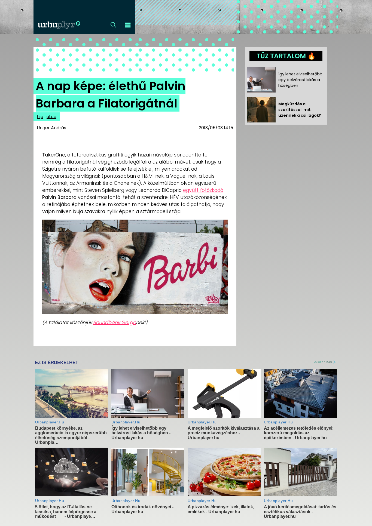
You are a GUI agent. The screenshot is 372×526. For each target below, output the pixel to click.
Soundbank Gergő (114, 322)
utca (51, 116)
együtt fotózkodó (203, 190)
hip (40, 116)
